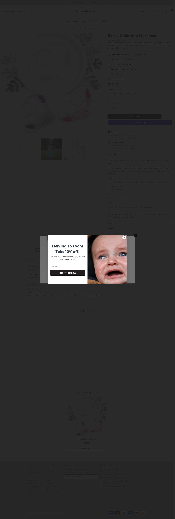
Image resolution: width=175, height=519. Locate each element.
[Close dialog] (124, 237)
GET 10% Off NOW (68, 273)
